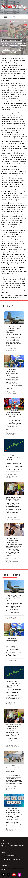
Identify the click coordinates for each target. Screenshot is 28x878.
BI (7, 830)
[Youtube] (14, 875)
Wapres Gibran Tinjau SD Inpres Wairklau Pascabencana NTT (13, 499)
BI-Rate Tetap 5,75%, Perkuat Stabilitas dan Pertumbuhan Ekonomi (13, 810)
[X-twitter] (8, 875)
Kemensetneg (9, 561)
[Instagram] (19, 875)
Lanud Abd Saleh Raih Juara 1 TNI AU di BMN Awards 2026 (13, 414)
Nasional (4, 40)
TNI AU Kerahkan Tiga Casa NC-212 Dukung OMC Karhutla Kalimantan (13, 329)
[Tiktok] (3, 875)
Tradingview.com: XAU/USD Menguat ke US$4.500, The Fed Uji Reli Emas (13, 456)
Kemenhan (10, 788)
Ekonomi (14, 476)
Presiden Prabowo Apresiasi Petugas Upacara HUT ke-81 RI (13, 540)
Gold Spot (8, 477)
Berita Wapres (11, 519)
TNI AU (14, 350)
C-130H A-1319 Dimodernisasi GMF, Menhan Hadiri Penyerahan (12, 768)
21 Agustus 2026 (11, 348)
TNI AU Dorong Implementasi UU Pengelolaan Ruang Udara (12, 372)
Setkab (7, 562)
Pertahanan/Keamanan (15, 40)
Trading (9, 476)
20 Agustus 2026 (11, 474)
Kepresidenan (11, 560)
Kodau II (14, 434)
